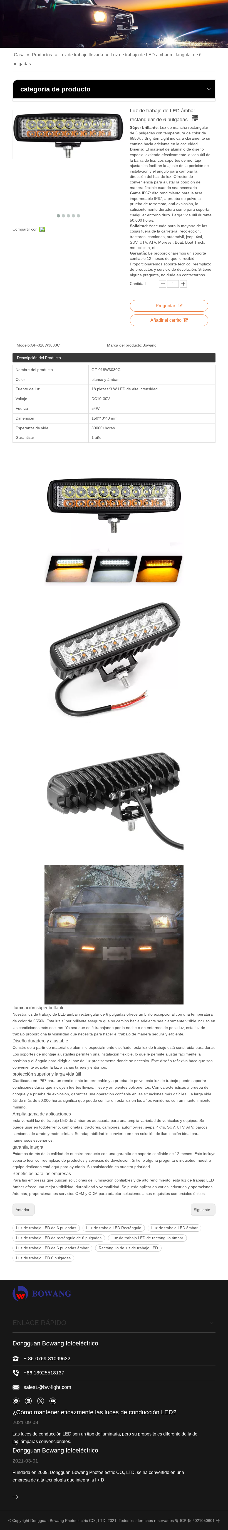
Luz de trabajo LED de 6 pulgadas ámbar (52, 1248)
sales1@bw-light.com (47, 1387)
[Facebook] (16, 1400)
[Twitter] (40, 1400)
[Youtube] (52, 1400)
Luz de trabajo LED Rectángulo (113, 1228)
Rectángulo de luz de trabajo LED (128, 1248)
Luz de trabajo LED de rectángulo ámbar (147, 1238)
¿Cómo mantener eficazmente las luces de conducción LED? (94, 1412)
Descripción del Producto (39, 357)
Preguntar (165, 305)
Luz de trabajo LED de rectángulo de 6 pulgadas (58, 1238)
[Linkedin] (28, 1400)
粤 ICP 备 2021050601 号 (197, 1520)
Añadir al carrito (166, 320)
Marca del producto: (124, 345)
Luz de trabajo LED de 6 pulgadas (46, 1228)
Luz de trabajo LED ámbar (174, 1228)
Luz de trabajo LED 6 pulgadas (43, 1258)
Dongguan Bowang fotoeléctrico (55, 1450)
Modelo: (24, 345)
